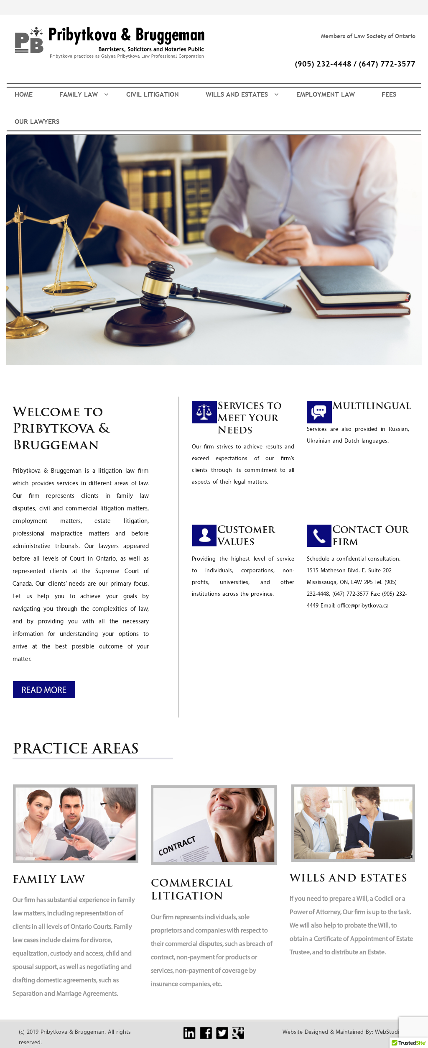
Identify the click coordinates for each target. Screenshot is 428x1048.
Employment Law (325, 94)
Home (24, 94)
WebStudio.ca (392, 1032)
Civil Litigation (152, 94)
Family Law (78, 94)
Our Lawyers (37, 121)
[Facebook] (205, 1033)
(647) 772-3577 (387, 64)
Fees (389, 94)
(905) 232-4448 (323, 64)
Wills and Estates (237, 94)
